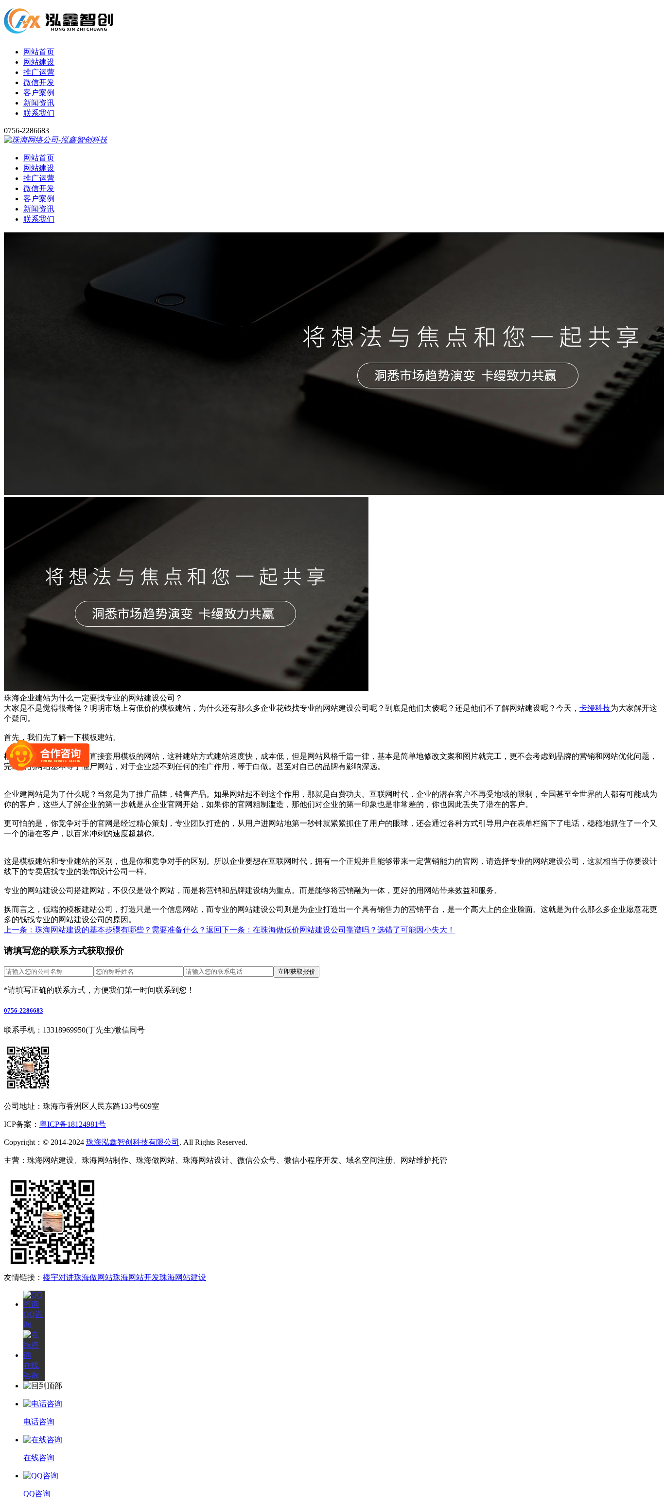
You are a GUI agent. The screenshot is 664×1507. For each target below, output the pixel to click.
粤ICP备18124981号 (72, 1124)
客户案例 (38, 92)
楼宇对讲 (58, 1277)
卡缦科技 (595, 708)
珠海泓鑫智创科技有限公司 (132, 1142)
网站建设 (38, 62)
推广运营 (38, 72)
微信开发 (38, 82)
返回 (214, 930)
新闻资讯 (38, 103)
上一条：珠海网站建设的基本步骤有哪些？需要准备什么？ (105, 930)
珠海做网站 (93, 1277)
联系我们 (38, 113)
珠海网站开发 (136, 1277)
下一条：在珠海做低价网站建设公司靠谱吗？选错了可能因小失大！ (338, 930)
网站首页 (38, 52)
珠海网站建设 (182, 1277)
